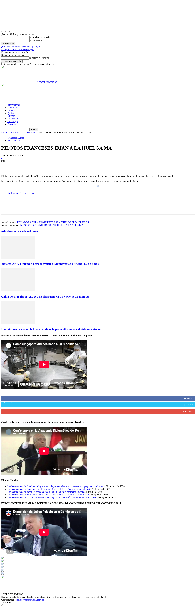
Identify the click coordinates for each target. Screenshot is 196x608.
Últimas (11, 116)
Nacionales (12, 107)
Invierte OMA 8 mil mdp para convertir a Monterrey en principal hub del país (50, 263)
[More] (50, 165)
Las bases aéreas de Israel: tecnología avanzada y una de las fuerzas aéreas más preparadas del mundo (56, 486)
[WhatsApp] (39, 166)
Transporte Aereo (15, 132)
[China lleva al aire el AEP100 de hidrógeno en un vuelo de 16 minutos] (18, 290)
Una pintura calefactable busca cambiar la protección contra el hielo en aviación (51, 329)
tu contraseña (36, 40)
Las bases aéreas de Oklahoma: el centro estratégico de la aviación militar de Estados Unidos (52, 497)
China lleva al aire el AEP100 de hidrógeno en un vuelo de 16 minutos (45, 296)
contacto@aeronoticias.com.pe (29, 600)
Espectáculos (13, 118)
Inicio (4, 132)
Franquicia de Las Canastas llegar (17, 49)
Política (11, 113)
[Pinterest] (28, 166)
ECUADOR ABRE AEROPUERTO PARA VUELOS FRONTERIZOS (53, 222)
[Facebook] (6, 166)
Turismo (11, 110)
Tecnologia (12, 121)
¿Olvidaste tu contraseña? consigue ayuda (21, 46)
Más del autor (31, 231)
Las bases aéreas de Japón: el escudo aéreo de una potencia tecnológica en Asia (45, 492)
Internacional (13, 105)
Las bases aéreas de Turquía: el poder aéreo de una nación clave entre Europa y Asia (48, 494)
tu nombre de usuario (40, 37)
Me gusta (188, 398)
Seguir (190, 405)
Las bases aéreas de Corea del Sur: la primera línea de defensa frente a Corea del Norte (49, 489)
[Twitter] (17, 166)
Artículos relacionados (12, 231)
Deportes (11, 124)
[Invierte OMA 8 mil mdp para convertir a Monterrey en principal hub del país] (18, 258)
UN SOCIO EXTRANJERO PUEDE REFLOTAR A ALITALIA (50, 225)
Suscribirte (187, 411)
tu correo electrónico (39, 58)
